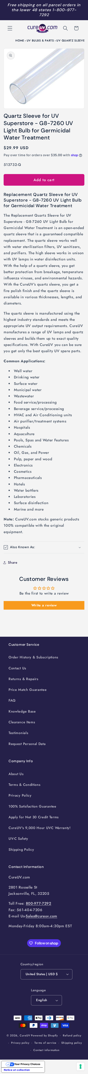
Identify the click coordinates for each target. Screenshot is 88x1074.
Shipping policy (71, 1043)
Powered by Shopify (44, 1035)
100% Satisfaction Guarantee (32, 806)
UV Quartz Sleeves (71, 40)
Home (19, 40)
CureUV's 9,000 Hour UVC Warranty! (40, 827)
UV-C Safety (18, 838)
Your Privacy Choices (27, 1064)
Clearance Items (22, 722)
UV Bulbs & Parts (40, 40)
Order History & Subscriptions (33, 657)
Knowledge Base (22, 711)
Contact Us (17, 668)
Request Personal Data (27, 743)
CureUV (25, 1035)
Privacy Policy (20, 795)
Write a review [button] (44, 605)
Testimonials (18, 732)
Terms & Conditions (24, 784)
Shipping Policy (21, 849)
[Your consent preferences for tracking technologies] (80, 1066)
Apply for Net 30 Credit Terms (34, 817)
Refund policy (72, 1035)
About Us (16, 773)
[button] (9, 28)
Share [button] (12, 562)
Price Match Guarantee (28, 689)
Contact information (46, 1050)
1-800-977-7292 (57, 12)
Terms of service (45, 1043)
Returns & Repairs (23, 678)
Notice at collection (17, 1069)
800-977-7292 (38, 903)
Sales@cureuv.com (41, 916)
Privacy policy (20, 1043)
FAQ (12, 700)
